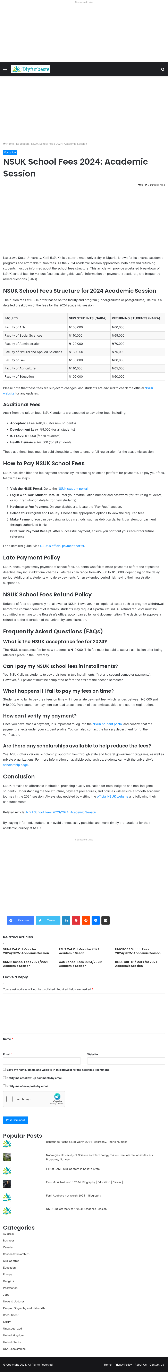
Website (92, 1054)
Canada (7, 1247)
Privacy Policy (123, 1364)
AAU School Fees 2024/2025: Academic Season (80, 964)
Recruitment (11, 1315)
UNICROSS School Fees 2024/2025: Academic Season (138, 951)
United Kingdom (13, 1335)
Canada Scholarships (16, 1254)
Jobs (6, 1294)
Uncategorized (12, 1328)
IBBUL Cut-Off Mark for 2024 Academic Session (136, 964)
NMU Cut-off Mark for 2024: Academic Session (76, 1208)
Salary (7, 1321)
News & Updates (14, 1301)
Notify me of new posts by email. (28, 1086)
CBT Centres (11, 1260)
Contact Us (157, 1364)
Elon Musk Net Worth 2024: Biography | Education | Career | (84, 1182)
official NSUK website (112, 796)
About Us (141, 1364)
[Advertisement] (84, 33)
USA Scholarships (14, 1348)
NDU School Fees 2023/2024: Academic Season (61, 812)
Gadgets (8, 1281)
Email (7, 1054)
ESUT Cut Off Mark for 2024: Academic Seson (79, 951)
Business (9, 1240)
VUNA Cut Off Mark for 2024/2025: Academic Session (26, 951)
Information (10, 1287)
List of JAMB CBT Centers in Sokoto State (73, 1168)
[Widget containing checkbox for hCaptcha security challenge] (34, 1099)
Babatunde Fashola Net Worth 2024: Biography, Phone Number (86, 1141)
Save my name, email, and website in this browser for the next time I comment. (58, 1069)
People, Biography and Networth (24, 1308)
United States (12, 1342)
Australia (8, 1233)
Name (8, 1039)
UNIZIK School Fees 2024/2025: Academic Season (26, 964)
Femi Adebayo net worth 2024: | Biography (73, 1195)
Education (22, 143)
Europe (7, 1274)
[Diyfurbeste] (30, 69)
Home (10, 143)
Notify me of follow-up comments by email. (35, 1078)
